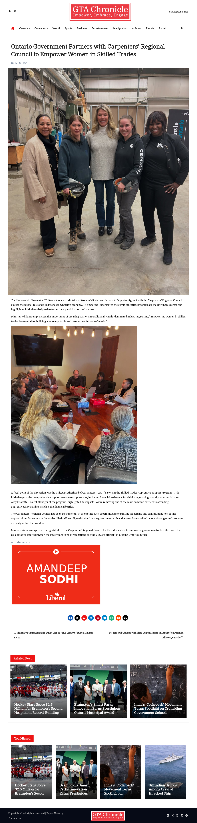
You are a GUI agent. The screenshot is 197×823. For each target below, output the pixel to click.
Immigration (120, 28)
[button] (187, 28)
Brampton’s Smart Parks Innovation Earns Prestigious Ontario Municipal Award (97, 708)
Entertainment (100, 28)
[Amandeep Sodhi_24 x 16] (56, 576)
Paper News (53, 813)
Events (150, 28)
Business (82, 28)
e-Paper (137, 28)
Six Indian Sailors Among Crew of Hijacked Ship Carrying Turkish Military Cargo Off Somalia (163, 795)
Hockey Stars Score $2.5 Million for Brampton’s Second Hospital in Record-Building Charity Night (38, 710)
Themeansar (15, 818)
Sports (68, 28)
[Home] (13, 28)
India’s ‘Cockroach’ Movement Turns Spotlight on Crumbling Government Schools (158, 708)
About (162, 28)
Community (41, 28)
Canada (23, 28)
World (56, 28)
